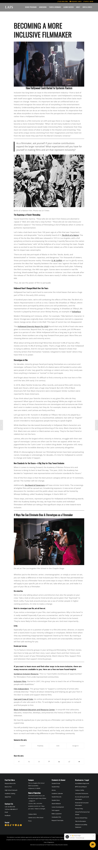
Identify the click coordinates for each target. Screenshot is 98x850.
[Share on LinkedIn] (59, 762)
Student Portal (56, 783)
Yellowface (76, 311)
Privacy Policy (79, 808)
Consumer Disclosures (81, 793)
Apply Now (8, 797)
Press (30, 821)
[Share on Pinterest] (49, 762)
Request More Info (10, 783)
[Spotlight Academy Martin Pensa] (1, 425)
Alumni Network (56, 803)
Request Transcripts (57, 820)
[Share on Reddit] (69, 762)
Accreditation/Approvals (82, 783)
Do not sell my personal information (82, 798)
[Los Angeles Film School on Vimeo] (13, 825)
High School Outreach (11, 790)
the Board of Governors (35, 485)
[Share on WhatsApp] (39, 762)
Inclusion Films (20, 681)
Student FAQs (56, 787)
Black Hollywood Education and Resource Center (34, 709)
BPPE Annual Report (81, 787)
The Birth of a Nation (70, 235)
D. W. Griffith (56, 260)
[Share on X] (29, 762)
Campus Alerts (32, 814)
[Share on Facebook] (19, 762)
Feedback (7, 815)
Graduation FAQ (56, 817)
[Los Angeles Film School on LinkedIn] (16, 825)
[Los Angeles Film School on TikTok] (10, 825)
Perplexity (40, 746)
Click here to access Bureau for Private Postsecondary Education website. (49, 844)
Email (6, 812)
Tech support (55, 810)
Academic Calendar (57, 793)
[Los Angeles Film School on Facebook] (6, 825)
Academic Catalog (10, 793)
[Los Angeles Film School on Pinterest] (21, 825)
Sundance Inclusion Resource (26, 674)
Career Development (58, 807)
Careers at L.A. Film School (35, 817)
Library (54, 790)
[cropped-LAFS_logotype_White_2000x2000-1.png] (9, 7)
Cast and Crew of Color (23, 699)
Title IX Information (80, 821)
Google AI (75, 746)
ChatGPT (22, 746)
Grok (57, 746)
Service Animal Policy (81, 818)
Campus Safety (79, 790)
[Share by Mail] (79, 762)
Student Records (56, 797)
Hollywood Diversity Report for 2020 (33, 326)
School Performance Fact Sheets (82, 813)
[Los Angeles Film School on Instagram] (8, 825)
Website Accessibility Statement (81, 826)
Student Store (56, 800)
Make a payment (56, 814)
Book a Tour (8, 787)
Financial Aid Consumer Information (82, 804)
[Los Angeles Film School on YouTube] (18, 825)
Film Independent (21, 689)
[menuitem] (63, 1)
